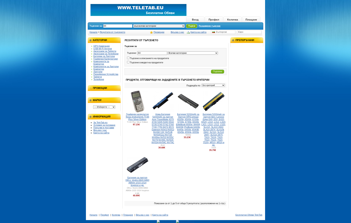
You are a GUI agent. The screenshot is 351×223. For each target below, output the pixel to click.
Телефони (98, 79)
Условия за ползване (104, 125)
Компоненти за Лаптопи (106, 66)
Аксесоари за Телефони (105, 54)
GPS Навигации (101, 46)
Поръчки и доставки (103, 127)
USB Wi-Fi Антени (102, 48)
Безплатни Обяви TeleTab (248, 215)
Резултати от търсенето (112, 32)
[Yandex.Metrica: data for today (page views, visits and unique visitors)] (185, 221)
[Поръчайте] (141, 124)
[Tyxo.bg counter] (166, 221)
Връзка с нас (177, 32)
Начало (176, 19)
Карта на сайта (198, 32)
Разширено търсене (209, 26)
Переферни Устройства (105, 74)
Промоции (159, 32)
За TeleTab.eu (100, 122)
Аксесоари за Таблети (104, 51)
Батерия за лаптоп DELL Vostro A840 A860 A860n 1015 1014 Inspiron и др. (137, 181)
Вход (195, 19)
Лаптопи (97, 71)
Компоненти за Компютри (101, 62)
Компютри (98, 69)
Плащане (251, 19)
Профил (214, 19)
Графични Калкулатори (105, 59)
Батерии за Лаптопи (104, 56)
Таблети (97, 77)
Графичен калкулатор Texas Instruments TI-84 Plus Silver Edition (137, 117)
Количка (232, 19)
